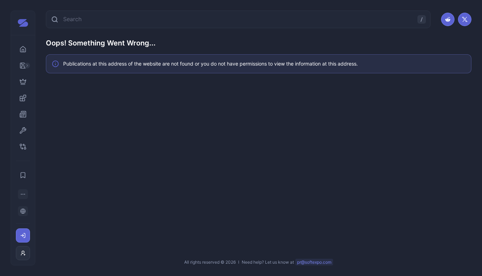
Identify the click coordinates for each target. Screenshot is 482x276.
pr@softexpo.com (314, 262)
